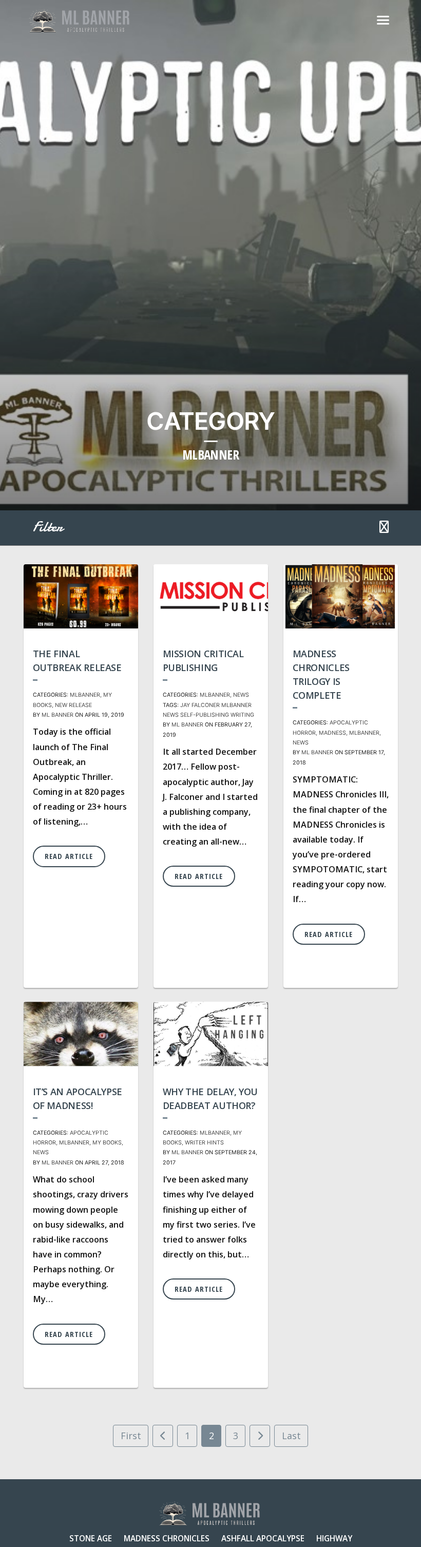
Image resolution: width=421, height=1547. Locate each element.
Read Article (69, 856)
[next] (260, 1436)
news (171, 715)
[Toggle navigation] (383, 20)
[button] (384, 528)
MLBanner (85, 695)
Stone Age (90, 1538)
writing (242, 715)
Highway (334, 1538)
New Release (73, 705)
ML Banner (57, 715)
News (241, 695)
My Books (107, 1142)
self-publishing (204, 715)
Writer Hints (204, 1142)
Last (291, 1435)
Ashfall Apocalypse (262, 1538)
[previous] (162, 1436)
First (131, 1435)
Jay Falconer (200, 705)
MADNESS (332, 733)
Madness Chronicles (166, 1538)
